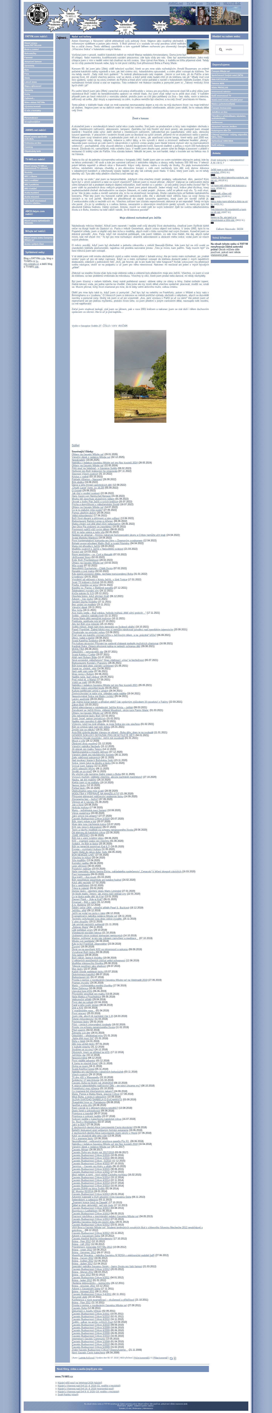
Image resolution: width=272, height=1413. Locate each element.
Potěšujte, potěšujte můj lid (86, 621)
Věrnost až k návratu (83, 802)
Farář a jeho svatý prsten (85, 1005)
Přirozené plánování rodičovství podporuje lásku (97, 796)
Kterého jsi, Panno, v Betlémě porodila (92, 587)
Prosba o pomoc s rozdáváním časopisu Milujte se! (99, 1305)
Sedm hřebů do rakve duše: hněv (90, 852)
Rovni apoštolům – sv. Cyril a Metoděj (92, 554)
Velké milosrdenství (82, 515)
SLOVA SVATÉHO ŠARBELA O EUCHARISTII (97, 1099)
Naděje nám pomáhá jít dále (87, 721)
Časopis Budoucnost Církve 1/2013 (91, 1219)
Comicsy (28, 147)
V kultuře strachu (81, 1046)
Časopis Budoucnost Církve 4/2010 (91, 1319)
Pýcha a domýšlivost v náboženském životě (95, 504)
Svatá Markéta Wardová (85, 537)
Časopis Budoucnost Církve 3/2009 (91, 1327)
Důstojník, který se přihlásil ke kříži (91, 1052)
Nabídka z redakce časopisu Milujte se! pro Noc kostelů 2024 (105, 462)
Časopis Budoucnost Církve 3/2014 (91, 1183)
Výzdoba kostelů (32, 106)
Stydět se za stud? (82, 771)
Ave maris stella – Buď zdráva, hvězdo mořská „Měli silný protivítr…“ (109, 612)
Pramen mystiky (80, 982)
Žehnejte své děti (81, 1032)
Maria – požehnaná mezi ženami (89, 810)
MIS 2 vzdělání (31, 180)
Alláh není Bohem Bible (84, 657)
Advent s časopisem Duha (86, 1235)
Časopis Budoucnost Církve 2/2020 (91, 818)
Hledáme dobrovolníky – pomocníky (91, 1283)
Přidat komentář (160, 1358)
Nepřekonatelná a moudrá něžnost (90, 752)
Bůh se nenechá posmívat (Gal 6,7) (91, 846)
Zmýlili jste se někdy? (83, 729)
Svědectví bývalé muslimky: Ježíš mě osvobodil (98, 738)
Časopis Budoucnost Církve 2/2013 (91, 1213)
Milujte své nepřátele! (83, 941)
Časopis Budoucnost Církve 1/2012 (91, 1269)
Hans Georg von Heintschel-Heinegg (91, 496)
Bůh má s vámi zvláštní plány (88, 838)
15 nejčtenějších (32, 122)
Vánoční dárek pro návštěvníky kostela (93, 754)
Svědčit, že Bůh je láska (85, 843)
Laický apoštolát (80, 699)
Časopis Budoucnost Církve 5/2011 (91, 1277)
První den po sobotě (82, 1002)
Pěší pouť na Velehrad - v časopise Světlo (94, 468)
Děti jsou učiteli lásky (83, 1044)
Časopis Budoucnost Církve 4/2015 (91, 1163)
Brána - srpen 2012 (82, 1249)
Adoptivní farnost (33, 61)
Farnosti (28, 57)
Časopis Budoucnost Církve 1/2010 (91, 1344)
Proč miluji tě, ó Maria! (84, 679)
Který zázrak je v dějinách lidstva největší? (95, 1108)
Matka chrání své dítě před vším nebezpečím (96, 523)
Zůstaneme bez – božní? (85, 799)
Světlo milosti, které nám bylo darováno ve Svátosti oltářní (103, 626)
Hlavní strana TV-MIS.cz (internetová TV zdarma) (36, 167)
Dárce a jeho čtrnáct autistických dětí (92, 485)
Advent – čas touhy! (82, 599)
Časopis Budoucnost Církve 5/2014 (91, 1177)
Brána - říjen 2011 (81, 1302)
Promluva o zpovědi (82, 1113)
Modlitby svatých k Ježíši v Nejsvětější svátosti (97, 549)
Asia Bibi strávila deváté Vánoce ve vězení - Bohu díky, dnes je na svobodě (112, 732)
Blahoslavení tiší (81, 977)
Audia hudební (31, 193)
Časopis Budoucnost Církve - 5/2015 (91, 1160)
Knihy (27, 94)
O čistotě (77, 490)
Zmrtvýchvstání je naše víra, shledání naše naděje (99, 693)
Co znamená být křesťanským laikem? (93, 1091)
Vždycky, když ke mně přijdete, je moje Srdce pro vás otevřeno (106, 724)
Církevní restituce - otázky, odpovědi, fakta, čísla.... (229, 135)
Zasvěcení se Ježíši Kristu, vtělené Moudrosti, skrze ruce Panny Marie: (110, 710)
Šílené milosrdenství (83, 1019)
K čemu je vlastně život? (85, 1063)
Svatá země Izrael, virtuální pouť (227, 100)
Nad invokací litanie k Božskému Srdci (92, 760)
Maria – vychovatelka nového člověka (92, 985)
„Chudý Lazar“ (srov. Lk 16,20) (88, 487)
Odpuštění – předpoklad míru (87, 1035)
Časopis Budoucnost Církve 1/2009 (91, 1341)
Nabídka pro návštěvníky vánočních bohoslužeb (97, 1071)
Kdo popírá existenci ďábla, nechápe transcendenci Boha (102, 574)
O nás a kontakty (32, 110)
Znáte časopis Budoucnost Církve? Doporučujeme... (100, 1349)
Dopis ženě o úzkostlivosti (86, 1110)
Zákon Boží (78, 704)
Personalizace (31, 118)
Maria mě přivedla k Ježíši (86, 546)
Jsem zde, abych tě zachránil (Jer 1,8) (92, 1016)
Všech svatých (80, 1074)
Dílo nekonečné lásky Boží (86, 715)
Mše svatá (77, 565)
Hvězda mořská (80, 807)
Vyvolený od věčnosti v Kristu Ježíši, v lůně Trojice (99, 579)
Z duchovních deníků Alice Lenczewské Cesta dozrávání (102, 1127)
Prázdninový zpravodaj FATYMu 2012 (92, 1247)
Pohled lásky (79, 788)
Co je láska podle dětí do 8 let (88, 896)
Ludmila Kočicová (86, 1358)
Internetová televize (221, 91)
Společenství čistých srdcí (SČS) (227, 75)
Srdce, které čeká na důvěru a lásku (91, 763)
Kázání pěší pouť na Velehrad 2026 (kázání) (80, 1382)
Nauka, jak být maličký (84, 779)
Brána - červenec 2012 (84, 1252)
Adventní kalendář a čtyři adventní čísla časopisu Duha (101, 1197)
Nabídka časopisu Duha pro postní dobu (93, 1222)
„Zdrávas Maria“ (80, 927)
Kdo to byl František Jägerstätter (89, 943)
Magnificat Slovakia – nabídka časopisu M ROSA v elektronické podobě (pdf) (113, 1255)
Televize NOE (217, 83)
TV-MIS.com (195, 3)
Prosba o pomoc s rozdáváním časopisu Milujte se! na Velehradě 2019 (109, 980)
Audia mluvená (31, 197)
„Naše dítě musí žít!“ (83, 1038)
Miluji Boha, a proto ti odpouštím (89, 1096)
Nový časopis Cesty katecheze (88, 1352)
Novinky (28, 172)
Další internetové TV (221, 96)
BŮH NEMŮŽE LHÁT (83, 854)
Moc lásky (77, 968)
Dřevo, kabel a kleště (83, 638)
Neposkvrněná (79, 1057)
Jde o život (78, 804)
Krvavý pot (77, 551)
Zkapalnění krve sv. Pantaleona (89, 1102)
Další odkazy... (218, 145)
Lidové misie (30, 82)
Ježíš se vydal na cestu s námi (88, 913)
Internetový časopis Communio (88, 1338)
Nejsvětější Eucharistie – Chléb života (92, 568)
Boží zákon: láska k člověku (87, 957)
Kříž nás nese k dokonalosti (87, 827)
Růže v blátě (78, 1041)
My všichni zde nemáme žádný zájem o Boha (96, 774)
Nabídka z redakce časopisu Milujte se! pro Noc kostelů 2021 (105, 685)
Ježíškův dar (79, 1055)
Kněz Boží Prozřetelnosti (85, 560)
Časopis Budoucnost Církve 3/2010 (91, 1324)
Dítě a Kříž (77, 1007)
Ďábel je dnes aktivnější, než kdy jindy (92, 1205)
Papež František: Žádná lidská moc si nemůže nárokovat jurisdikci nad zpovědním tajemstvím (122, 629)
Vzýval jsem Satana (82, 765)
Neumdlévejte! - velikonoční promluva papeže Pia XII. (101, 1141)
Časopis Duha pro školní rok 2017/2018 (93, 1152)
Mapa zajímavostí (32, 86)
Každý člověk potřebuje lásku (88, 971)
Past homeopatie (81, 874)
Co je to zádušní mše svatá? (87, 510)
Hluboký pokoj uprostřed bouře (88, 688)
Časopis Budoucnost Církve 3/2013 (91, 1208)
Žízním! (76, 946)
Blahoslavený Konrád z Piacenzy (89, 663)
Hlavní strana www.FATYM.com (32, 44)
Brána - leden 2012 (82, 1280)
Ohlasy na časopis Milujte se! (88, 454)
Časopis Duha (79, 1308)
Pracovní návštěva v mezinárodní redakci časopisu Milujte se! (105, 1216)
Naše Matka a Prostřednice (86, 996)
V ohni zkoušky (80, 921)
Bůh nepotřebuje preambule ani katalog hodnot (96, 879)
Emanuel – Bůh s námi (84, 902)
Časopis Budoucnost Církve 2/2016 (91, 1155)
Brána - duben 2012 (82, 1263)
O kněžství (78, 576)
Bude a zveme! (31, 49)
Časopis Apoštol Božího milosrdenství (92, 1238)
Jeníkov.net (217, 122)
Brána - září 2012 (81, 1244)
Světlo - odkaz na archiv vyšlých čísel (92, 1322)
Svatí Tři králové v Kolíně (85, 582)
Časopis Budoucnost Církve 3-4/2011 (92, 1294)
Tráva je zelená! (80, 888)
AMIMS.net (175, 3)
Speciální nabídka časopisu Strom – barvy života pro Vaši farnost (107, 1266)
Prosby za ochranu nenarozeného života (93, 1027)
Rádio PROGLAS (219, 87)
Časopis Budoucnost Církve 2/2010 (91, 1336)
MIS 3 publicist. (31, 184)
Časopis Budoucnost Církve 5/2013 (91, 1194)
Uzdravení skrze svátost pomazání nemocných (97, 935)
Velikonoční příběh (82, 999)
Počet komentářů (142, 1358)
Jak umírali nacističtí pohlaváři (88, 924)
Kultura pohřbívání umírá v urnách (90, 690)
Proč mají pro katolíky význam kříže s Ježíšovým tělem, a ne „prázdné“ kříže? (114, 635)
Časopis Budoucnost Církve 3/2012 (91, 1233)
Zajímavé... (29, 98)
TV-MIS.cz (213, 3)
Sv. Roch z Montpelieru (84, 1121)
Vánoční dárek (79, 607)
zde (43, 258)
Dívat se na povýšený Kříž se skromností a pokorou (100, 949)
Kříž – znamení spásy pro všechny (91, 841)
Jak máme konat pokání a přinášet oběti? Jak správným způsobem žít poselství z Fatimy (120, 701)
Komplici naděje (80, 863)
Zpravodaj (29, 66)
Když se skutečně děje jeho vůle (89, 1135)
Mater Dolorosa (80, 988)
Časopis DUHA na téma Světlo (88, 1188)
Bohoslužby (30, 53)
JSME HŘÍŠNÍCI (81, 835)
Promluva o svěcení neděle (86, 1116)
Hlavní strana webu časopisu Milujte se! (38, 239)
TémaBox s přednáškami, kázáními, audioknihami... (228, 117)
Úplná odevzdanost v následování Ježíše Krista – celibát (102, 707)
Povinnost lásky (80, 1021)
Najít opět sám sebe (82, 671)
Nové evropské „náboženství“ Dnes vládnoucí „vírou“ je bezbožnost (108, 660)
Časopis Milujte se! (220, 71)
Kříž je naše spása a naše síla (88, 532)
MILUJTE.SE (232, 3)
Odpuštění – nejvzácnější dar (87, 651)
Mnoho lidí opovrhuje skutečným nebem (93, 498)
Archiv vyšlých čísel (34, 244)
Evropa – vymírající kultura (86, 849)
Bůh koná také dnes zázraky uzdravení (93, 665)
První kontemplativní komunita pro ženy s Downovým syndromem (107, 540)
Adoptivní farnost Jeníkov (224, 126)
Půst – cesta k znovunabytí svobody (91, 1024)
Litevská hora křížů (82, 991)
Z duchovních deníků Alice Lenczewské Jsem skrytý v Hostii (104, 1133)
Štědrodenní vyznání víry (85, 590)
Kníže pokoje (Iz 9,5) (83, 593)
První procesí (79, 1013)
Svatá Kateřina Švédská (85, 640)
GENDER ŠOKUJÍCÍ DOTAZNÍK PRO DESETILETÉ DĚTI (103, 735)
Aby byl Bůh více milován (85, 624)
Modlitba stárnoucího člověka (88, 963)
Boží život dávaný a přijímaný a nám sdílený (96, 518)
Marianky (28, 90)
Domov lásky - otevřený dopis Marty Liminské (96, 891)
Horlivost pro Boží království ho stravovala (94, 471)
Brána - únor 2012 (81, 1274)
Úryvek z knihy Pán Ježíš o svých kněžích (95, 501)
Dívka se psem (80, 1066)
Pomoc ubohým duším (84, 512)
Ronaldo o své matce (83, 571)
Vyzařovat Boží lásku (84, 952)
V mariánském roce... (83, 1010)
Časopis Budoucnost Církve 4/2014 (91, 1180)
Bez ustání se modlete (84, 604)
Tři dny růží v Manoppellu (85, 1077)
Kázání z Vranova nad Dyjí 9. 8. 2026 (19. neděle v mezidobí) (88, 1391)
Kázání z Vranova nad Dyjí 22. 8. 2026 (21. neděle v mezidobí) (89, 1385)
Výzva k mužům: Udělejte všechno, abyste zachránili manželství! (107, 777)
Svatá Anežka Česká (83, 1069)
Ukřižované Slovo (81, 557)
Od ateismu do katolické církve (88, 832)
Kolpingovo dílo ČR (221, 130)
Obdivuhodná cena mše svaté (88, 790)
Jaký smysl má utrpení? (85, 816)
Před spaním (78, 1030)
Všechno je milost (81, 857)
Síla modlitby (79, 860)
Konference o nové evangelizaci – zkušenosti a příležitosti (103, 1299)
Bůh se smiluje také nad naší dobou (91, 727)
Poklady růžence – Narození (87, 479)
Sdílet (75, 445)
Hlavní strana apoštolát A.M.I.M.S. (35, 138)
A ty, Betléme (79, 904)
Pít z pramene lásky (82, 1138)
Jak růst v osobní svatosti (86, 493)
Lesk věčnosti (79, 866)
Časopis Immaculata (221, 108)
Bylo (26, 70)
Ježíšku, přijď (79, 910)
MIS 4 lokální (30, 188)
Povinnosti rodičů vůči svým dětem (91, 529)
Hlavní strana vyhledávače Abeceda (37, 222)
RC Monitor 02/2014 (83, 1191)
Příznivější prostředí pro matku (88, 993)
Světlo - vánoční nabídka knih (88, 615)
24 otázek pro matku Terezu (87, 749)
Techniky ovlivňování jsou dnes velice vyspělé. (97, 918)
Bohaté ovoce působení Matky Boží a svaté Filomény (101, 543)
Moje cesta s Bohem (83, 674)
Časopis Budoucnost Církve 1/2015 (91, 1171)
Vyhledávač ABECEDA (222, 141)
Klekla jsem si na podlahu (85, 782)
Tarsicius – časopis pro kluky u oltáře (92, 1166)
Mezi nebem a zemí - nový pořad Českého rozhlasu (99, 1174)
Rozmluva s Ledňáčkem (85, 1210)
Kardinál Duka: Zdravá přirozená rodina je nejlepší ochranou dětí (106, 646)
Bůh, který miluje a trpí (84, 821)
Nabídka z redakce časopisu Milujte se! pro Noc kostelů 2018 (105, 1144)
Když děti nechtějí (81, 882)
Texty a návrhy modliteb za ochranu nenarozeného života (103, 829)
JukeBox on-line (219, 112)
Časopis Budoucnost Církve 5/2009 (91, 1347)
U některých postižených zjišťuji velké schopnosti (98, 960)
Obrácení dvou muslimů (84, 743)
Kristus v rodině (80, 476)
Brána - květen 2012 (82, 1260)
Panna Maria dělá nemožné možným (91, 618)
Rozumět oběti (79, 1297)
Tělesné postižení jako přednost (89, 966)
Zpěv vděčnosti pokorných (86, 757)
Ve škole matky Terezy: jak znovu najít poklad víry (99, 893)
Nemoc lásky (79, 785)
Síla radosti (78, 955)
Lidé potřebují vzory (82, 930)
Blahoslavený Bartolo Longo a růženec (92, 521)
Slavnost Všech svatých (85, 473)
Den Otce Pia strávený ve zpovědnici (92, 526)
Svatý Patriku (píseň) (68, 1394)
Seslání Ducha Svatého (84, 601)
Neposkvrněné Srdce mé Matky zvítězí (93, 696)
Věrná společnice (81, 813)
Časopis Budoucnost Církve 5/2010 (91, 1316)
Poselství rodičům (81, 868)
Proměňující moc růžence (85, 1088)
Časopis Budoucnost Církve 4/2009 (91, 1330)
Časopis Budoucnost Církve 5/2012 (91, 1224)
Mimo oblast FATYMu (34, 102)
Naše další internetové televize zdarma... (35, 202)
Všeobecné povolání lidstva (86, 932)
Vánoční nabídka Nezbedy (86, 746)
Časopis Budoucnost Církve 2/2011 (91, 1313)
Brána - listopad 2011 (83, 1291)
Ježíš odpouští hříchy (83, 768)
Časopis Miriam (80, 1149)
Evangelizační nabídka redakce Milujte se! (94, 916)
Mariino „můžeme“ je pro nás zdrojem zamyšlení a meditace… (105, 938)
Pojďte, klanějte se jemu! (85, 585)
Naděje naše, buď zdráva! (85, 676)
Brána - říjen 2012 (81, 1241)
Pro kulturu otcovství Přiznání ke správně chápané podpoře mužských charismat (115, 643)
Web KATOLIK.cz (219, 79)
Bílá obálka (78, 482)
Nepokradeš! (78, 460)
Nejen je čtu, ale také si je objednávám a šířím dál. (223, 218)
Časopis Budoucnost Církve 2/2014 (91, 1185)
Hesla (27, 78)
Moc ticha (77, 610)
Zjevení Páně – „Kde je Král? (87, 899)
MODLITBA (78, 649)
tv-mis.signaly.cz (31, 262)
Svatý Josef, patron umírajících (89, 718)
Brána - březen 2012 (82, 1272)
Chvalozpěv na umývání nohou (88, 632)
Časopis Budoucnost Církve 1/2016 (91, 1158)
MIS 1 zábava (30, 176)
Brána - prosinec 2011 (83, 1286)
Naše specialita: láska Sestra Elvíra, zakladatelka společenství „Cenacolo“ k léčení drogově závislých (127, 871)
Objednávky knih (32, 151)
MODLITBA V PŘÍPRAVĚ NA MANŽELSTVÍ (95, 793)
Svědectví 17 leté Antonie (85, 1080)
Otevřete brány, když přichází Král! (90, 596)
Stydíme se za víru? (83, 1049)
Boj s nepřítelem (80, 885)
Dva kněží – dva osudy (84, 877)
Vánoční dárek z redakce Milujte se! (91, 457)
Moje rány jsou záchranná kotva (89, 824)
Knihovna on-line (32, 143)
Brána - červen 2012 (82, 1258)
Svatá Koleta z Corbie (83, 654)
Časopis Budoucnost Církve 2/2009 (91, 1333)
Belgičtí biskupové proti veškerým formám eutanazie (100, 1130)
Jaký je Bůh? (79, 1124)
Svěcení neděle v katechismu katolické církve (96, 1119)
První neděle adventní (83, 1060)
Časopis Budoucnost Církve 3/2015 (91, 1169)
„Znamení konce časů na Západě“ (90, 1202)
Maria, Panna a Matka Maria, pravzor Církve (95, 1094)
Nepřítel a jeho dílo (82, 1105)
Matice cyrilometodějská (223, 104)
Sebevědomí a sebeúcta (85, 1199)
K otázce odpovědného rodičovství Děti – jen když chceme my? (106, 1085)
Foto (26, 74)
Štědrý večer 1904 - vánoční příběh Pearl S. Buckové (100, 907)
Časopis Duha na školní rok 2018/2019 (92, 1082)
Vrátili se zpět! (79, 682)
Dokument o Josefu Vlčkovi (86, 1311)
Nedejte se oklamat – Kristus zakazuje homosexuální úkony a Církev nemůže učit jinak (119, 535)
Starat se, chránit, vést (84, 668)
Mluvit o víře (78, 740)
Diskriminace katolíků (83, 974)
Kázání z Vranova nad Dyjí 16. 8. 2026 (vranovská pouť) (86, 1388)
